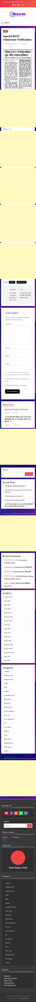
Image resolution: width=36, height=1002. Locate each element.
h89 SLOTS (7, 571)
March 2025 (7, 613)
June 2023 (7, 660)
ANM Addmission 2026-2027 (13, 496)
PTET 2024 (7, 739)
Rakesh (8, 413)
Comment (8, 324)
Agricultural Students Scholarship (13, 2)
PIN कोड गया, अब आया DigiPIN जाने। (15, 486)
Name (7, 348)
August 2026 (8, 597)
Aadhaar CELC (8, 675)
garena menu (8, 567)
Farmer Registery (9, 711)
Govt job (6, 715)
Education (7, 703)
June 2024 (7, 628)
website (6, 583)
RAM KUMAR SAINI (11, 44)
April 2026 (7, 609)
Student (6, 751)
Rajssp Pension (8, 743)
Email (7, 356)
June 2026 (7, 601)
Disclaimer (7, 976)
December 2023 (9, 652)
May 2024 (7, 632)
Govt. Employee (9, 719)
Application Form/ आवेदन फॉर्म (23, 567)
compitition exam (9, 695)
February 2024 (8, 644)
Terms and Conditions (10, 978)
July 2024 (7, 624)
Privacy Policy (8, 980)
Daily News (7, 699)
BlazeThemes (24, 998)
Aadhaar (6, 671)
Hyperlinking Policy (10, 985)
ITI (5, 723)
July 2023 (7, 656)
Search (5, 470)
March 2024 (7, 640)
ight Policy (10, 983)
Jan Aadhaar (8, 727)
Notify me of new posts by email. (17, 385)
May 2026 (7, 605)
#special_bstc (21, 282)
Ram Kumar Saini (18, 867)
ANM (5, 683)
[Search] (29, 825)
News (5, 31)
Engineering (7, 707)
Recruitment (7, 747)
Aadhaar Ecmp (8, 679)
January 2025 (8, 621)
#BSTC (12, 282)
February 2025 (8, 617)
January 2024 (8, 648)
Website (7, 364)
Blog (5, 687)
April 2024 (7, 636)
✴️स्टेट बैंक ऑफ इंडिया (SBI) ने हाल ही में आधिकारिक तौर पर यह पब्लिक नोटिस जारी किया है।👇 (18, 419)
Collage (6, 691)
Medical (6, 731)
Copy (5, 983)
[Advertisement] (18, 108)
